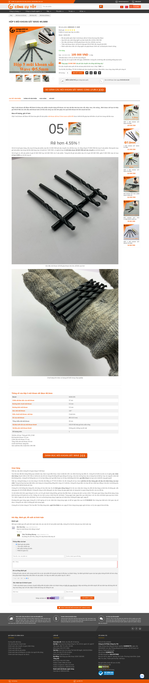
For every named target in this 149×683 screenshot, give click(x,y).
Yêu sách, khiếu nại (23, 546)
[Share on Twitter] (99, 72)
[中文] (126, 7)
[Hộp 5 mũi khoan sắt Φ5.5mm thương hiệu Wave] (19, 81)
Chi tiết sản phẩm (15, 98)
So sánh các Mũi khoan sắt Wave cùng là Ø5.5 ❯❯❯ (74, 89)
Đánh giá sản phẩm (23, 544)
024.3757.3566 (64, 648)
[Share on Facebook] (95, 72)
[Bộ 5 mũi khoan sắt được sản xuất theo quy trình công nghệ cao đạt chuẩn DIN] (28, 81)
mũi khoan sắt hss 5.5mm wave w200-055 (61, 116)
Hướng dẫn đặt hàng (14, 642)
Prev (12, 78)
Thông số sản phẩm (30, 98)
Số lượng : (62, 73)
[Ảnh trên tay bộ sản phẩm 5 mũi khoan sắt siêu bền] (45, 81)
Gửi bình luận (87, 598)
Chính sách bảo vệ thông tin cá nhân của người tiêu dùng (25, 652)
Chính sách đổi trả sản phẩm (17, 650)
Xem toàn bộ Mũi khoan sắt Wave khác (75, 607)
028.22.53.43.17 (65, 654)
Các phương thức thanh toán (17, 644)
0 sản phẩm (136, 6)
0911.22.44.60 (69, 665)
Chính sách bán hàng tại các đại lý (18, 654)
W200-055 (72, 397)
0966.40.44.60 (66, 662)
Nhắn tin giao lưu (22, 550)
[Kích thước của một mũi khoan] (37, 81)
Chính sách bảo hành (14, 648)
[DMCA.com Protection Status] (103, 667)
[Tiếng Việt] (121, 7)
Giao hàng (42, 98)
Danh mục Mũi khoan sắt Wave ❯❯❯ (65, 455)
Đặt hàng (79, 73)
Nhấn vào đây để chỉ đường (70, 642)
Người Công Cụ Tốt (104, 665)
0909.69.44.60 (70, 667)
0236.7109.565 (79, 656)
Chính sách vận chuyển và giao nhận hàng (21, 646)
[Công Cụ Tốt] (22, 8)
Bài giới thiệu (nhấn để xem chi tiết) (109, 662)
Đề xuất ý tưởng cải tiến (24, 548)
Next (53, 78)
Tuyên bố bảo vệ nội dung (106, 669)
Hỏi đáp (51, 98)
